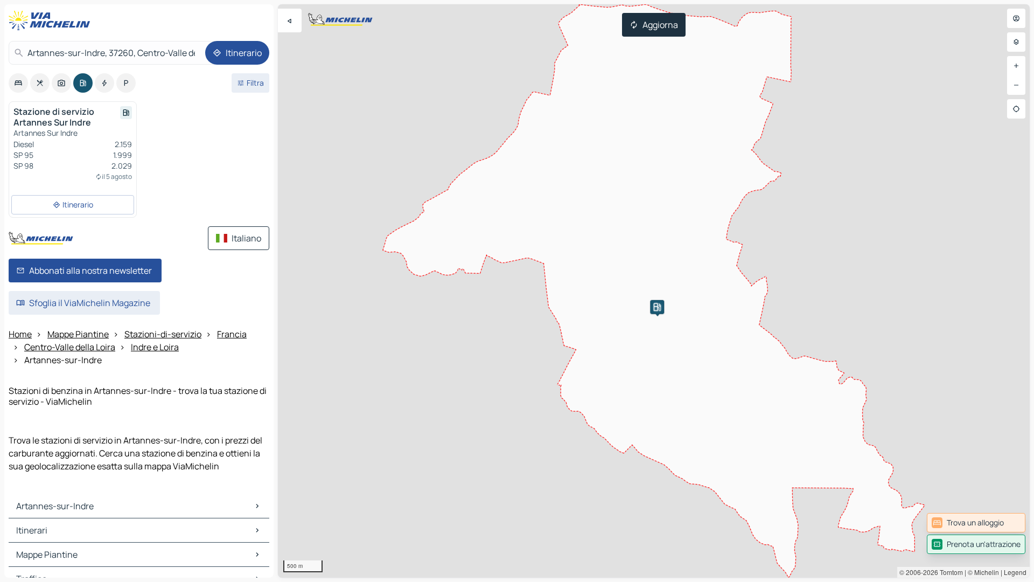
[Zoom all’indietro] (1016, 85)
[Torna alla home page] (52, 20)
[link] (976, 522)
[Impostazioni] (1016, 42)
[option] (18, 83)
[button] (657, 307)
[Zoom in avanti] (1016, 65)
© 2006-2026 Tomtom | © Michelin (949, 572)
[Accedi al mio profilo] (1016, 18)
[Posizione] (1016, 109)
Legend (1015, 572)
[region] (654, 291)
